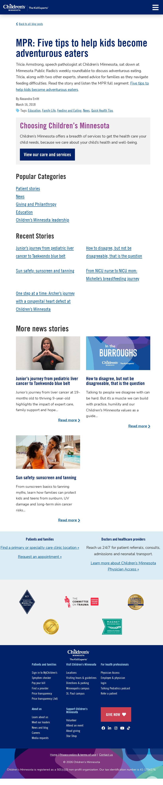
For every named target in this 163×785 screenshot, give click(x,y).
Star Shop (71, 736)
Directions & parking (77, 683)
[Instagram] (116, 728)
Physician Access (110, 672)
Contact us (106, 755)
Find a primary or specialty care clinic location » (39, 547)
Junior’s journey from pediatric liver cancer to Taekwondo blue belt (47, 380)
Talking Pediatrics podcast (115, 688)
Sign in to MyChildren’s (44, 672)
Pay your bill (38, 683)
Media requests (40, 738)
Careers (36, 732)
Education (34, 110)
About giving (73, 730)
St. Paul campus (75, 693)
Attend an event (74, 725)
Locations (71, 672)
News (86, 110)
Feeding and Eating (69, 110)
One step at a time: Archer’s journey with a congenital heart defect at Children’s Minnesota (45, 301)
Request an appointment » (40, 556)
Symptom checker (41, 677)
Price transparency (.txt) (45, 698)
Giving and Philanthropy (36, 204)
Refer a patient (109, 693)
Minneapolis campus (77, 688)
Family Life (49, 110)
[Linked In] (109, 728)
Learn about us (40, 717)
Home (53, 755)
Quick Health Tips (102, 110)
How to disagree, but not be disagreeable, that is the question (115, 380)
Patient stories (28, 188)
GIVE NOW (113, 714)
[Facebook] (103, 728)
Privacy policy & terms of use (78, 755)
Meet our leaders (41, 722)
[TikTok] (128, 728)
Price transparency (42, 693)
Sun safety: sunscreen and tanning (45, 270)
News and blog (40, 727)
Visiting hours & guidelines (81, 677)
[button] (155, 7)
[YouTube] (122, 728)
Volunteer (71, 720)
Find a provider (40, 688)
